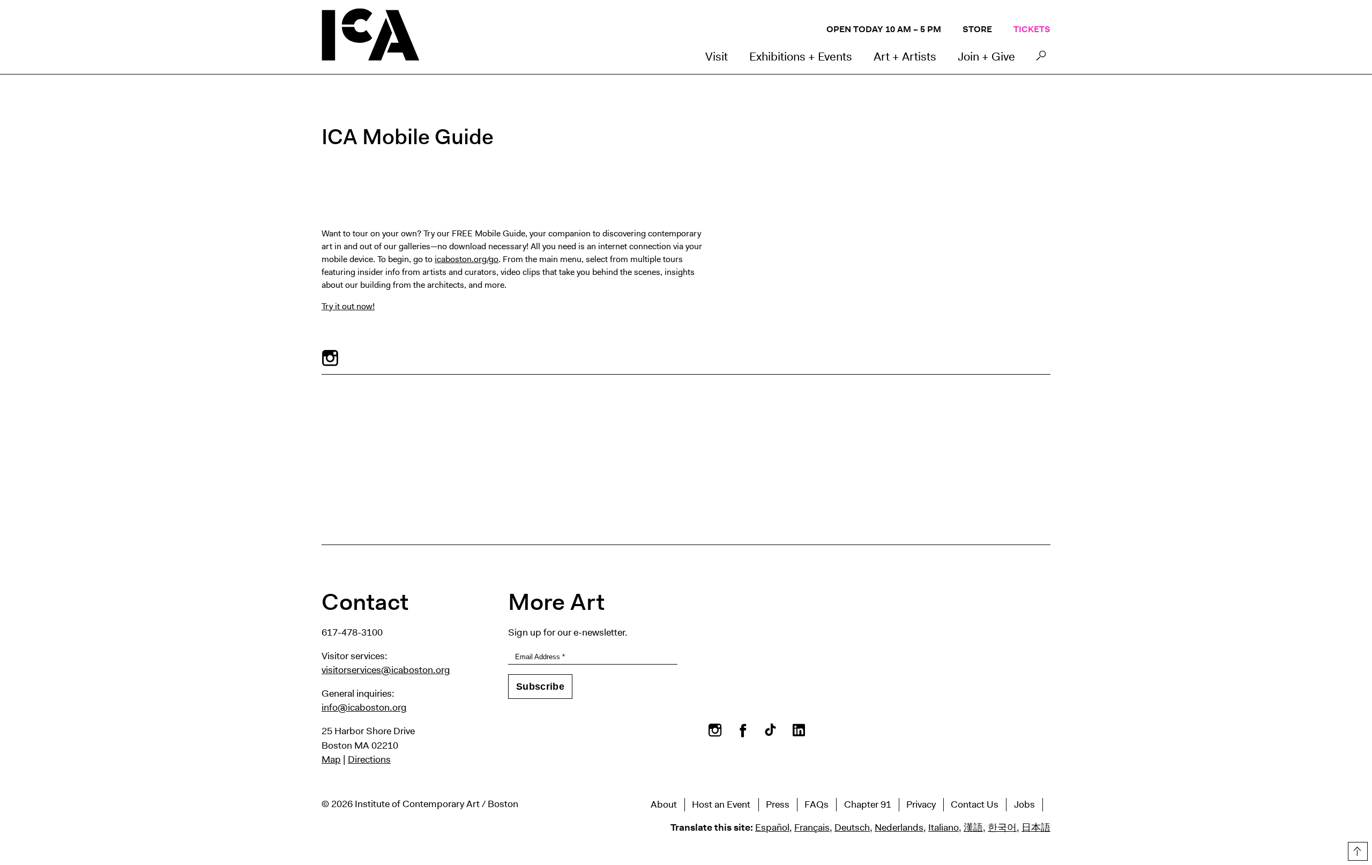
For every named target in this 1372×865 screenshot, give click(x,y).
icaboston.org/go (466, 259)
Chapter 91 (867, 804)
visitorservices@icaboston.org (386, 669)
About (664, 804)
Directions (369, 759)
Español (772, 827)
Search (1041, 58)
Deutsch (852, 827)
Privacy (921, 804)
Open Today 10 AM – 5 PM (883, 29)
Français (812, 827)
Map (331, 759)
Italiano (943, 827)
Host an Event (721, 804)
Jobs (1024, 804)
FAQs (816, 804)
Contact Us (974, 804)
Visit (716, 56)
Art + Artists (905, 56)
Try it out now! (348, 306)
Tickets (1031, 29)
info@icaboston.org (364, 707)
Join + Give (986, 56)
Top (1356, 849)
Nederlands (899, 827)
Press (777, 804)
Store (977, 29)
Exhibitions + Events (800, 56)
